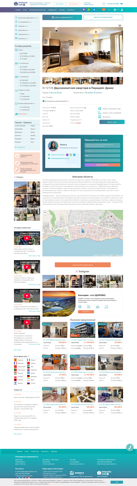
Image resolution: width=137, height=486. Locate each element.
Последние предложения (106, 459)
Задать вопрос (102, 165)
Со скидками (74, 462)
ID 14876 (117, 372)
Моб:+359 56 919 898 (22, 473)
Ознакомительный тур (37, 10)
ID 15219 (62, 340)
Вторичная (46, 462)
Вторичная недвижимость (28, 18)
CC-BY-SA (120, 255)
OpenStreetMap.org (107, 255)
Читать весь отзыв (34, 255)
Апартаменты (23, 34)
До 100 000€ (24, 80)
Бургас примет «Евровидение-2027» (27, 397)
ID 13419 (91, 340)
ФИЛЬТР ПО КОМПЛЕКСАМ (103, 17)
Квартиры (22, 26)
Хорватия (34, 370)
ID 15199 (91, 404)
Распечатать (106, 117)
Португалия (21, 370)
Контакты (70, 10)
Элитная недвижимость (26, 103)
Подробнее (85, 311)
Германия (34, 376)
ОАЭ (32, 366)
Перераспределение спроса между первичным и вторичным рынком (26, 428)
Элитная (73, 459)
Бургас (33, 129)
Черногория (21, 366)
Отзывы (62, 10)
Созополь (18, 135)
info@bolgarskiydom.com (60, 158)
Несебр (33, 135)
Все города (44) (20, 147)
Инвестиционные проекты (106, 464)
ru (118, 9)
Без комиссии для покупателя (56, 101)
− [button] (45, 215)
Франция (20, 363)
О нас (25, 10)
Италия (33, 360)
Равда (33, 125)
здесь (51, 484)
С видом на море (24, 90)
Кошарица (18, 139)
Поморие (18, 142)
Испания (20, 360)
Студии (20, 50)
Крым (32, 380)
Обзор (33, 132)
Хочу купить (60, 4)
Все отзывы (17, 350)
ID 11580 (90, 372)
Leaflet (95, 255)
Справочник (52, 10)
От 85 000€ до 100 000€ (28, 72)
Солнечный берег (20, 125)
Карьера (54, 451)
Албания (20, 380)
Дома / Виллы (20, 464)
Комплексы (23, 38)
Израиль (20, 383)
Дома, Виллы (23, 30)
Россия (33, 383)
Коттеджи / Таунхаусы (51, 459)
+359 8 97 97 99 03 (58, 155)
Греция (33, 373)
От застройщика (24, 22)
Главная (18, 10)
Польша (20, 376)
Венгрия (20, 373)
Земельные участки (77, 464)
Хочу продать (73, 4)
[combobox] (88, 151)
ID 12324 (60, 372)
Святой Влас (19, 129)
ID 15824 (63, 404)
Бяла (32, 142)
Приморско (18, 132)
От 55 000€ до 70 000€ (27, 56)
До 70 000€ (23, 67)
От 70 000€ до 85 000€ (27, 69)
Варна (33, 139)
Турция (33, 363)
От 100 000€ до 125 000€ (28, 83)
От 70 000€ (23, 59)
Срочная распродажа (104, 462)
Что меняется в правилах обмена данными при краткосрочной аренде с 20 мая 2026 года (25, 407)
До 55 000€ (23, 53)
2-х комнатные (23, 63)
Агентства (34, 451)
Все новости (18, 434)
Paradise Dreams (93, 92)
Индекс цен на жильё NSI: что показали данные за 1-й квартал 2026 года (25, 418)
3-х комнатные (23, 76)
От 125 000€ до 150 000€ (28, 85)
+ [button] (45, 212)
